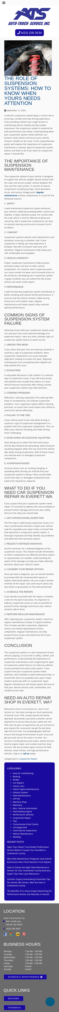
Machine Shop (20, 783)
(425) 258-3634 (31, 33)
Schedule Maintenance (21, 958)
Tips (15, 802)
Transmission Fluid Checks (25, 806)
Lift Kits (16, 780)
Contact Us (14, 998)
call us (26, 735)
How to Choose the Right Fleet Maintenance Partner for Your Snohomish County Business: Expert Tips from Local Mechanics (29, 852)
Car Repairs (18, 764)
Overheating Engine (22, 793)
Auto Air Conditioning (23, 755)
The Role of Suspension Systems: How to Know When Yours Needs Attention (28, 86)
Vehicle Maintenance (23, 815)
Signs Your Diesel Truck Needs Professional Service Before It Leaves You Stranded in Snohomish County (28, 831)
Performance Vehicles (23, 796)
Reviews (12, 980)
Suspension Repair (28, 740)
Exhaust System (20, 774)
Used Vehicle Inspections (25, 812)
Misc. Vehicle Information (25, 790)
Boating (16, 758)
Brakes (16, 761)
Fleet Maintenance (22, 777)
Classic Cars (18, 767)
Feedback (13, 989)
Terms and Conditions (42, 1008)
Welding (17, 818)
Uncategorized (20, 809)
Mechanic (17, 786)
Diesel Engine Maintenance (26, 771)
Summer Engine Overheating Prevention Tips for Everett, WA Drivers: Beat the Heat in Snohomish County (28, 864)
